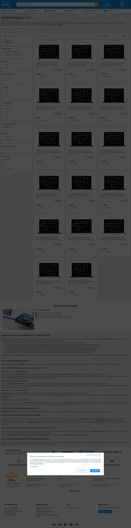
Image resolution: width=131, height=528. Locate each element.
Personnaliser (81, 470)
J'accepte (95, 470)
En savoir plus (34, 466)
